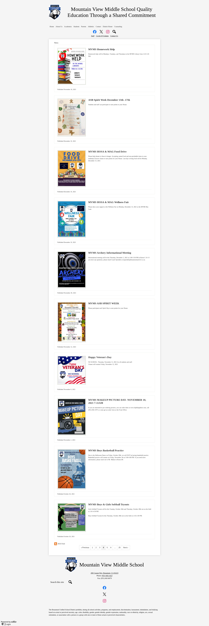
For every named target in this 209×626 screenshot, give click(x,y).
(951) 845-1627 (107, 576)
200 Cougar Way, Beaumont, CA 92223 (104, 573)
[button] (59, 26)
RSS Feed (61, 544)
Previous (85, 547)
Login (6, 624)
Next (125, 547)
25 (120, 547)
